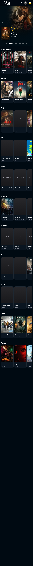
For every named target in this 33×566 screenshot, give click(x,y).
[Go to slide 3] (10, 43)
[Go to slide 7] (16, 43)
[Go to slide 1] (6, 43)
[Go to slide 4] (12, 43)
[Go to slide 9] (19, 43)
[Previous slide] (2, 22)
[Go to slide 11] (22, 43)
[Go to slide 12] (23, 43)
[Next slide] (30, 22)
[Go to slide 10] (20, 43)
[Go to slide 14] (26, 43)
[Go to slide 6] (15, 43)
